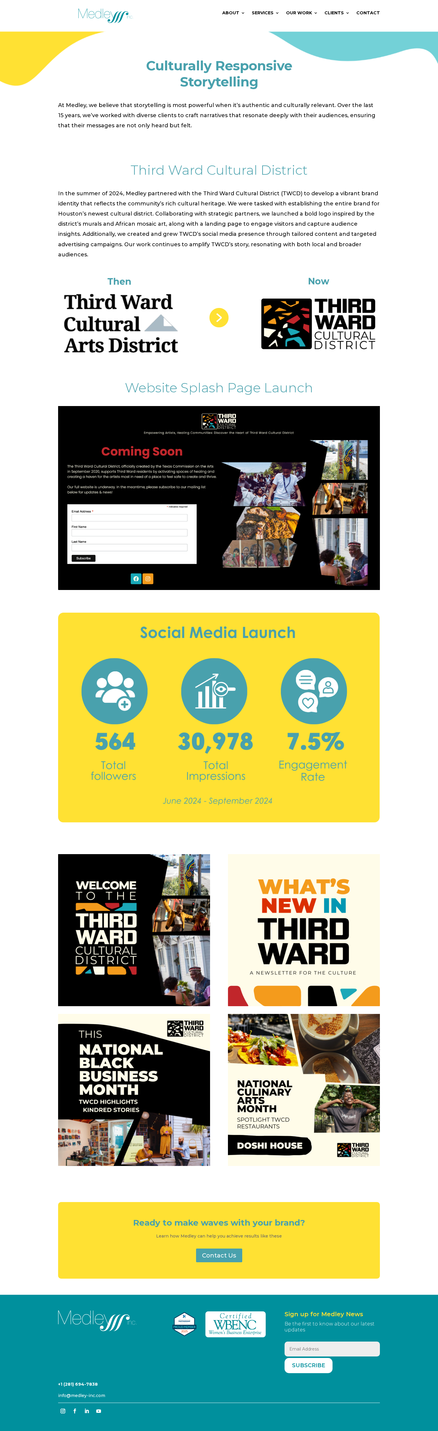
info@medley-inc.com (81, 1395)
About (230, 13)
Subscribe (308, 1365)
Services (263, 13)
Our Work (299, 13)
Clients (334, 13)
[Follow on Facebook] (75, 1411)
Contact (368, 13)
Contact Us (219, 1255)
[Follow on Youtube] (98, 1411)
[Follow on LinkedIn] (86, 1411)
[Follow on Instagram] (63, 1411)
